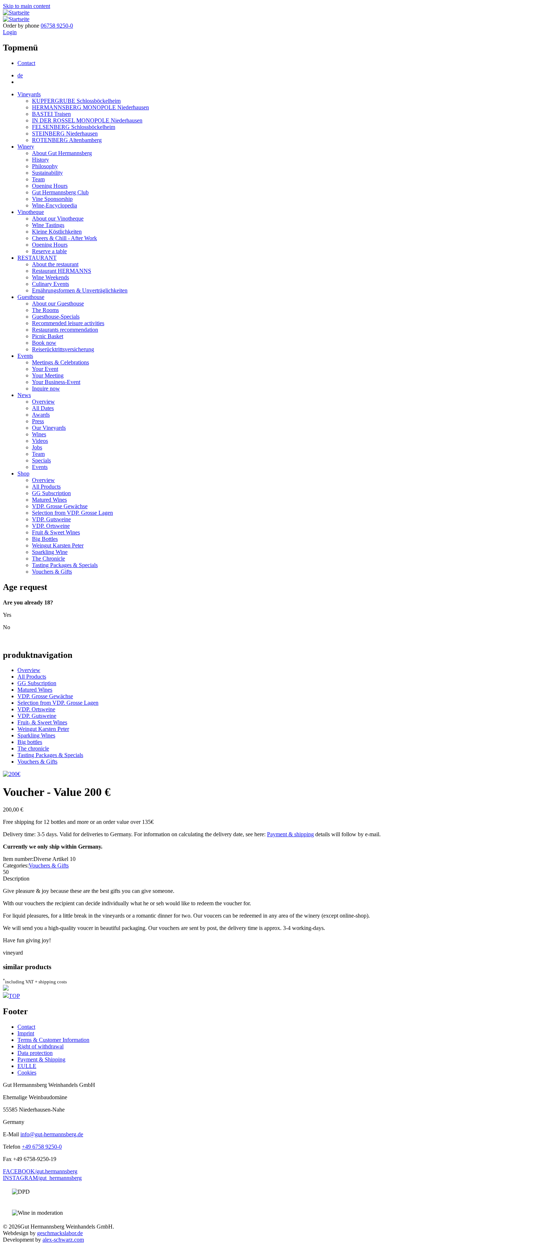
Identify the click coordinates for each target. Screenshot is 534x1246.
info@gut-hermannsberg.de (51, 1134)
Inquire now (46, 388)
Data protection (35, 1053)
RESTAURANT (37, 258)
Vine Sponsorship (52, 199)
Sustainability (47, 173)
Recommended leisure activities (68, 323)
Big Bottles (45, 539)
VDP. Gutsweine (51, 519)
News (24, 395)
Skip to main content (26, 6)
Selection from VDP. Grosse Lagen (72, 513)
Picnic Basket (47, 336)
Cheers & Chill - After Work (64, 238)
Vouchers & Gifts (52, 572)
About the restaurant (55, 264)
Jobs (37, 447)
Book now (44, 343)
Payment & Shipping (41, 1059)
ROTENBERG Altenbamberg (67, 140)
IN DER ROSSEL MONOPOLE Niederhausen (87, 120)
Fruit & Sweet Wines (56, 532)
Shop (23, 473)
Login (10, 32)
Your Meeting (48, 375)
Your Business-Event (56, 382)
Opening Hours (50, 186)
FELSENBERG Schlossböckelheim (73, 127)
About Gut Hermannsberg (62, 153)
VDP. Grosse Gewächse (60, 506)
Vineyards (29, 94)
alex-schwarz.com (63, 1240)
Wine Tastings (48, 225)
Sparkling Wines (36, 735)
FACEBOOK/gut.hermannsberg (40, 1171)
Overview (43, 402)
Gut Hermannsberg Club (60, 192)
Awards (41, 415)
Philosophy (45, 166)
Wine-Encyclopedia (54, 205)
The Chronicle (48, 558)
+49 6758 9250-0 (42, 1147)
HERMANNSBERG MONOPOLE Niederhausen (90, 107)
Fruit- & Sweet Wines (42, 722)
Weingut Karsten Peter (58, 545)
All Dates (43, 408)
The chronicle (33, 748)
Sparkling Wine (50, 552)
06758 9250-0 (57, 26)
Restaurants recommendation (65, 330)
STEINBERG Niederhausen (65, 133)
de (20, 75)
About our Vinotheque (58, 218)
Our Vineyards (49, 428)
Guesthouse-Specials (56, 316)
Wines (39, 434)
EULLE (26, 1066)
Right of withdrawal (40, 1046)
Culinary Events (50, 284)
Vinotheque (30, 212)
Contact (26, 63)
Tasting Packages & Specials (65, 565)
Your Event (45, 369)
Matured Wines (49, 500)
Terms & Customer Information (53, 1040)
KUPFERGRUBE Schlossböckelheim (76, 101)
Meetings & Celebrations (60, 362)
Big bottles (29, 742)
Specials (41, 460)
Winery (25, 146)
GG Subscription (51, 493)
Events (25, 356)
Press (38, 421)
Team (38, 179)
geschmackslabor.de (60, 1233)
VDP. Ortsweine (51, 526)
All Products (46, 487)
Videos (40, 441)
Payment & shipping (290, 834)
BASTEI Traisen (51, 114)
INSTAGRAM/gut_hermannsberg (42, 1178)
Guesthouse (30, 297)
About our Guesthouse (58, 303)
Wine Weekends (50, 277)
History (40, 160)
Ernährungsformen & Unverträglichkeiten (80, 290)
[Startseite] (16, 12)
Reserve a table (49, 251)
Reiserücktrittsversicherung (63, 349)
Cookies (26, 1072)
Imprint (25, 1033)
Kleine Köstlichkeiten (57, 231)
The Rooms (45, 310)
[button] (11, 774)
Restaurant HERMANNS (61, 271)
